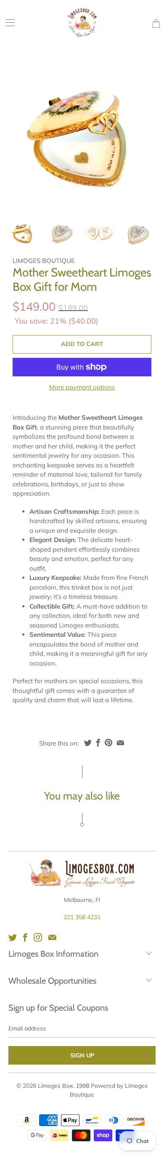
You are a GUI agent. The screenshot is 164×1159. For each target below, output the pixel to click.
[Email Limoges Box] (52, 937)
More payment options (82, 387)
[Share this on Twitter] (88, 742)
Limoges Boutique (44, 261)
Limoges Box (55, 1085)
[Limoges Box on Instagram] (38, 937)
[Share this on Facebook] (98, 742)
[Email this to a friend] (120, 742)
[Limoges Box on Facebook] (25, 937)
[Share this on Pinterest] (108, 742)
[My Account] (7, 22)
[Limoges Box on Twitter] (12, 937)
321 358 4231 (82, 917)
